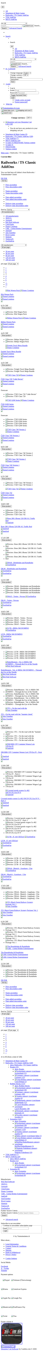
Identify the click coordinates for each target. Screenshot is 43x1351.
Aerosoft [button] (9, 220)
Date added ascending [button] (13, 197)
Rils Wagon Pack (7, 294)
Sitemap (8, 1250)
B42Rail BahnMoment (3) (24, 1146)
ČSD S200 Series (7, 404)
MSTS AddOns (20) (13, 141)
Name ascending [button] (12, 191)
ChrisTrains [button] (10, 224)
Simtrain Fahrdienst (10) (23, 1152)
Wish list (9, 104)
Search (4, 1215)
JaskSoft (4, 1196)
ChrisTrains (5, 1189)
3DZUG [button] (9, 218)
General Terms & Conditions (16, 1246)
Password (13, 93)
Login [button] (8, 84)
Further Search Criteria (9, 1213)
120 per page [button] (10, 258)
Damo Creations (7, 1191)
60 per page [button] (10, 256)
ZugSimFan (5, 1208)
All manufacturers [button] (12, 216)
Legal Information (12, 1244)
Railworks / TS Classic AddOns (17, 15)
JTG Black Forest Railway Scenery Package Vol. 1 (19, 910)
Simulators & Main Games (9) (16, 134)
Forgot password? (21, 102)
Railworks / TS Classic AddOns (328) (19, 136)
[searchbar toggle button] (6, 113)
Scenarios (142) (15, 1119)
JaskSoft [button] (9, 231)
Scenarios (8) (15, 1169)
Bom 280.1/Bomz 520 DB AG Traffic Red (16, 527)
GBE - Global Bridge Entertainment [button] (19, 229)
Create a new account (22, 100)
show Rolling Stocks (22, 1086)
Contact (8, 1248)
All (7, 11)
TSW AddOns (11, 17)
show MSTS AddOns (18, 1159)
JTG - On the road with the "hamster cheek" (17, 714)
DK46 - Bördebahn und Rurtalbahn (14, 569)
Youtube (4, 1270)
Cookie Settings (11, 1258)
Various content (29, 143)
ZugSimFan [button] (10, 241)
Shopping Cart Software (9, 1349)
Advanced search (12, 1219)
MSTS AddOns (11, 19)
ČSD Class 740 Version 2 (10, 436)
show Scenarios (20, 1121)
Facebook (4, 1266)
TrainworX (5, 1206)
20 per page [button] (10, 251)
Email (12, 90)
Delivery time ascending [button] (14, 204)
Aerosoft (4, 1186)
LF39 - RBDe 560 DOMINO (11, 634)
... (6, 282)
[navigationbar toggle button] (8, 110)
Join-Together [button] (10, 233)
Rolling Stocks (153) (17, 1084)
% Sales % (10, 143)
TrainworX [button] (10, 239)
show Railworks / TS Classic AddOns (24, 1065)
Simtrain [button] (9, 237)
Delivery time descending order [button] (17, 206)
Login (5, 1231)
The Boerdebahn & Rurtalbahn (12, 952)
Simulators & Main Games (15, 13)
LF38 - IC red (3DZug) (9, 841)
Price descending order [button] (14, 187)
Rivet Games (6, 1201)
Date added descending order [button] (16, 199)
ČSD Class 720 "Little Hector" (12, 379)
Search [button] (8, 36)
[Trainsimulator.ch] (10, 108)
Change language (16, 73)
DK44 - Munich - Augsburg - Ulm (13, 874)
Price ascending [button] (11, 185)
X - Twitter (5, 1268)
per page (4, 264)
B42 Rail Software (8, 1182)
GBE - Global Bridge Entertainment (14, 1194)
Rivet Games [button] (10, 235)
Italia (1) (38, 1136)
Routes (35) (14, 1067)
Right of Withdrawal (13, 1252)
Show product (6, 308)
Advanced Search (15, 28)
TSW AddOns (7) (12, 138)
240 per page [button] (10, 260)
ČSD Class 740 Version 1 (10, 465)
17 (6, 284)
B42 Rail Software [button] (12, 222)
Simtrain (4, 1203)
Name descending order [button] (14, 193)
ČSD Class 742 (6, 493)
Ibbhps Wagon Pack (8, 322)
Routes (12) (14, 1161)
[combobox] (4, 181)
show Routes (19, 1069)
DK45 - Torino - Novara (10, 600)
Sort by (4, 210)
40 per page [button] (10, 254)
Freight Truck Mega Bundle (11, 352)
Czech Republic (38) (22, 1109)
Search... (37, 26)
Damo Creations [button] (11, 226)
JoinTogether (6, 1199)
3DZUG (4, 1184)
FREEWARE (19, 143)
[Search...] (28, 26)
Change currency (16, 75)
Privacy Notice (11, 1255)
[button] (10, 69)
